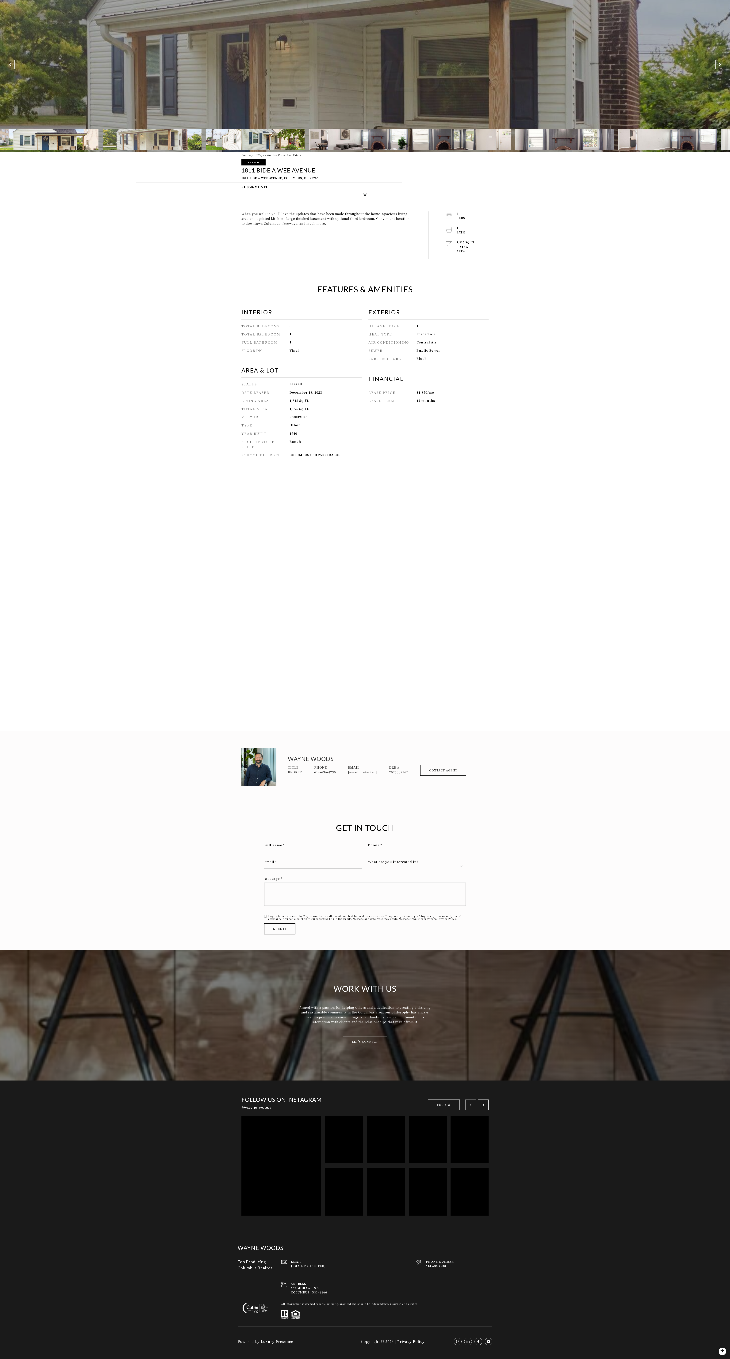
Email (269, 862)
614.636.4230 (436, 1266)
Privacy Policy (447, 918)
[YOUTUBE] (488, 1341)
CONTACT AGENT (443, 770)
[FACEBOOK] (478, 1341)
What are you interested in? (393, 862)
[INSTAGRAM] (458, 1341)
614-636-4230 (325, 772)
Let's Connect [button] (365, 1041)
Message (272, 878)
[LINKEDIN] (468, 1341)
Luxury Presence (277, 1341)
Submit (279, 929)
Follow (444, 1105)
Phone (374, 845)
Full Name (273, 845)
